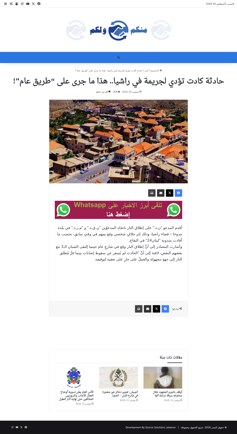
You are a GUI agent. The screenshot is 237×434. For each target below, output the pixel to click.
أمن (146, 70)
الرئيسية (155, 70)
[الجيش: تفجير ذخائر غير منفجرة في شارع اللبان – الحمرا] (118, 378)
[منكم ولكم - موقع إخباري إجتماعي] (118, 29)
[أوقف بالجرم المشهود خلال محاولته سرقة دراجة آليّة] (162, 378)
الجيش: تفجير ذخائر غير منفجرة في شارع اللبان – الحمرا (120, 394)
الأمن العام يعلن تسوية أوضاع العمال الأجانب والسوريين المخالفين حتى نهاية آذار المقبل (76, 396)
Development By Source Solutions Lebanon (151, 427)
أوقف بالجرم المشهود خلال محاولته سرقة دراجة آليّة (167, 394)
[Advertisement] (118, 279)
